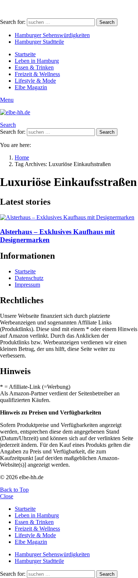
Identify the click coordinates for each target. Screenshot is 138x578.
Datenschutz (29, 278)
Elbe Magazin (31, 87)
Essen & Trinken (34, 67)
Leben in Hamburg (37, 61)
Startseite (25, 54)
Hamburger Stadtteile (39, 42)
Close (6, 496)
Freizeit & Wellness (37, 74)
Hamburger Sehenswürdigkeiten (52, 35)
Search (106, 22)
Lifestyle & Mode (35, 81)
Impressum (27, 284)
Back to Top (14, 490)
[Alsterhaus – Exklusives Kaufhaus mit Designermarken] (69, 217)
